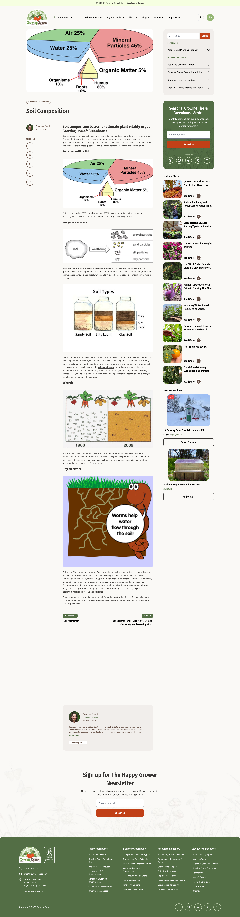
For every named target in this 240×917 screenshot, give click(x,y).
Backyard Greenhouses (99, 867)
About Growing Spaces (203, 854)
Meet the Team (199, 859)
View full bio (74, 735)
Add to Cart (188, 496)
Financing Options (131, 885)
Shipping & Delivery (167, 871)
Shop (131, 17)
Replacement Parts (167, 876)
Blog (144, 17)
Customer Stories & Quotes (205, 864)
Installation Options (132, 880)
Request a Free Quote (133, 889)
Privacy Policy (199, 886)
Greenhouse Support (167, 867)
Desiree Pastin (43, 126)
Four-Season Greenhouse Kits (137, 864)
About (157, 17)
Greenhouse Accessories (99, 891)
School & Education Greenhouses (97, 880)
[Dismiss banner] (236, 3)
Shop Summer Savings (131, 3)
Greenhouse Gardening (168, 885)
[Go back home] (30, 855)
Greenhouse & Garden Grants (171, 880)
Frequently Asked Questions (171, 854)
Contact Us (197, 873)
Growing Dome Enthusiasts (204, 868)
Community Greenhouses (100, 886)
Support (172, 17)
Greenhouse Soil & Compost (38, 102)
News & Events (199, 877)
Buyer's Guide (113, 17)
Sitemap (196, 891)
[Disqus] (108, 666)
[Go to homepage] (37, 17)
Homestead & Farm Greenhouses (97, 872)
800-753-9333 (65, 17)
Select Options (188, 442)
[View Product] (188, 465)
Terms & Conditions (201, 882)
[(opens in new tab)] (49, 855)
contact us (74, 597)
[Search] (190, 17)
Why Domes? (92, 17)
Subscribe (189, 144)
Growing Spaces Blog (168, 889)
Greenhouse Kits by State (135, 876)
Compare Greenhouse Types (136, 854)
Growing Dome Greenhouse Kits (101, 860)
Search (205, 36)
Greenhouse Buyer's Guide (135, 859)
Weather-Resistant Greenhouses (131, 869)
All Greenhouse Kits (97, 854)
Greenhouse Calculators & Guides (170, 860)
